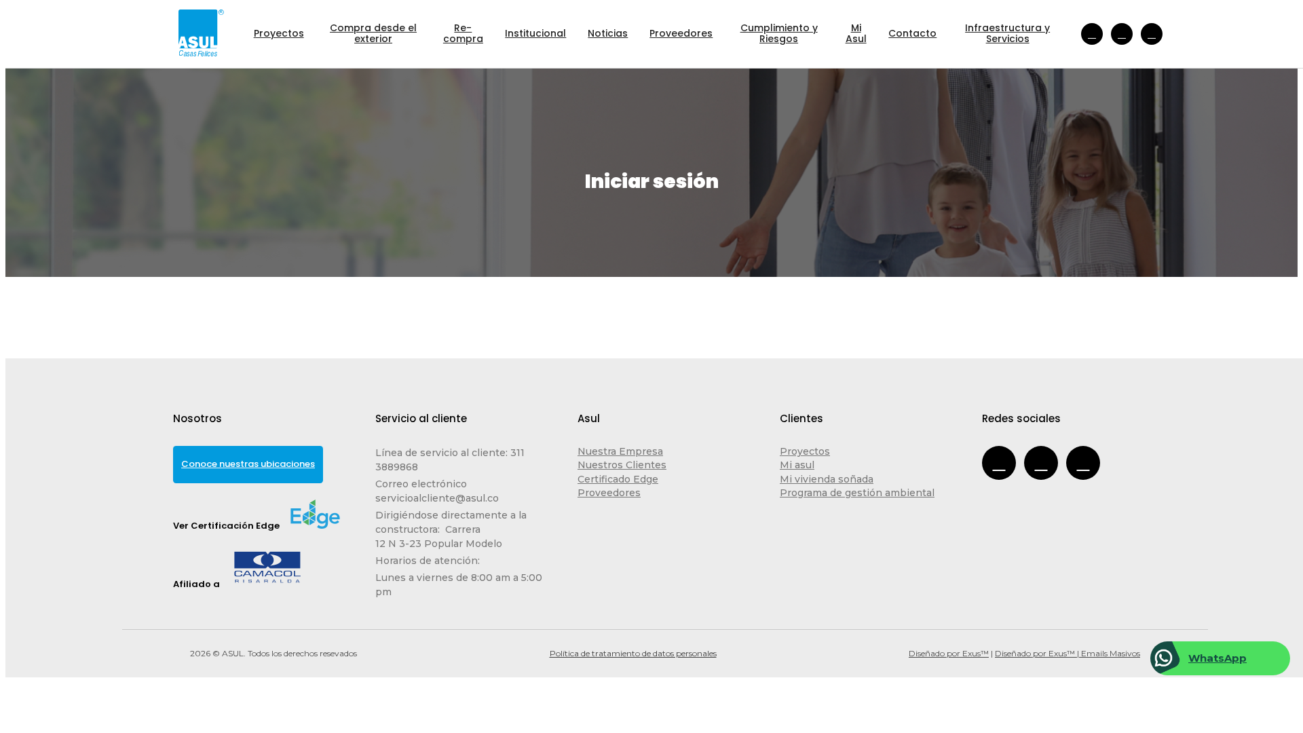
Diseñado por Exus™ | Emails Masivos (1067, 653)
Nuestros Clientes (622, 465)
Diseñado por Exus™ (949, 653)
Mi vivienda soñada (826, 479)
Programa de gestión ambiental (857, 493)
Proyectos (805, 451)
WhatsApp (1217, 658)
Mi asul (797, 465)
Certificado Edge (618, 479)
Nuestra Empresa (620, 451)
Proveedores (609, 493)
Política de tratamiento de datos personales (633, 653)
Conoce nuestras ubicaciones (248, 463)
